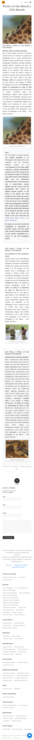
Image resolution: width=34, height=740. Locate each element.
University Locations (8, 610)
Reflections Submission (21, 678)
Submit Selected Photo (23, 675)
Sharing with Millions (22, 662)
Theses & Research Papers (10, 705)
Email (4, 505)
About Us (8, 565)
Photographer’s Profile (23, 673)
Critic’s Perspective (22, 649)
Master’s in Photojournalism (10, 593)
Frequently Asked (16, 721)
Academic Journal (7, 638)
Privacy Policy (16, 737)
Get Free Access (7, 623)
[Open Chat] (29, 735)
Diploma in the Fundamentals (10, 597)
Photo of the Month (19, 647)
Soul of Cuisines (23, 705)
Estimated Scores (7, 680)
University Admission (21, 716)
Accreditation (6, 612)
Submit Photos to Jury (9, 675)
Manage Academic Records (10, 628)
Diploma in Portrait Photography (11, 600)
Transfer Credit (22, 607)
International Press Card (20, 680)
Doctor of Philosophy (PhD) (10, 595)
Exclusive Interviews (8, 654)
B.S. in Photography (8, 588)
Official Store (6, 636)
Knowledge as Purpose (18, 567)
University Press (18, 638)
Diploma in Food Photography (10, 605)
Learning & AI (22, 577)
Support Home (6, 729)
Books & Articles (16, 636)
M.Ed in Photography (24, 593)
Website (4, 513)
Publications (6, 721)
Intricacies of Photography (10, 651)
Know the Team (20, 610)
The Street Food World (9, 707)
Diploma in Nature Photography (11, 602)
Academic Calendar (17, 612)
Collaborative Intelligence (21, 565)
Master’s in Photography (9, 590)
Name (4, 496)
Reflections (18, 654)
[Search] (21, 2)
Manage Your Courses (19, 625)
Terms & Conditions (6, 737)
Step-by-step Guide (8, 716)
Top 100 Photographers (9, 649)
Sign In (26, 2)
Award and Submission (21, 718)
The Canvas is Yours (8, 665)
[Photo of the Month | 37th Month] (17, 29)
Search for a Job (7, 688)
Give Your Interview (8, 678)
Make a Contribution (19, 614)
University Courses (8, 718)
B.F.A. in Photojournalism (21, 588)
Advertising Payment (8, 697)
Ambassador (17, 688)
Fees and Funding (7, 614)
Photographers (23, 651)
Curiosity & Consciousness (10, 577)
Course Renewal (7, 625)
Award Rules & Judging (9, 662)
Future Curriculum (7, 579)
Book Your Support (17, 729)
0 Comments (14, 466)
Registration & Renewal (9, 673)
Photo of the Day (7, 647)
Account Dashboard (19, 623)
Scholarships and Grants (9, 607)
